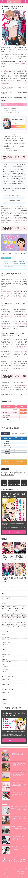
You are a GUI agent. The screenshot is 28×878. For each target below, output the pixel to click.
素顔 (7, 474)
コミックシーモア (7, 661)
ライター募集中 (20, 873)
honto (4, 651)
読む (23, 409)
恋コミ (4, 671)
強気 (17, 472)
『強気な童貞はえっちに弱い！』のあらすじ (12, 136)
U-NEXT (5, 659)
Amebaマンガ (6, 637)
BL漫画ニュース (5, 682)
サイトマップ (7, 871)
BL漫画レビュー (6, 468)
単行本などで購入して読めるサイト (12, 150)
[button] (25, 598)
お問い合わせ (7, 868)
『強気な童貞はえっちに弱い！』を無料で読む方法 (14, 146)
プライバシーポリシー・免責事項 (20, 869)
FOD (4, 649)
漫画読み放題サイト (6, 634)
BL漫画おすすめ (5, 679)
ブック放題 (5, 666)
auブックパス (6, 639)
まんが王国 (5, 669)
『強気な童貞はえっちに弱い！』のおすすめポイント (14, 138)
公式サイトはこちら (14, 532)
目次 (12, 134)
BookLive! (5, 644)
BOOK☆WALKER (7, 642)
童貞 (3, 474)
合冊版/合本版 (14, 433)
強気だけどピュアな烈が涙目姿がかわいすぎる (14, 140)
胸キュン (12, 474)
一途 (8, 472)
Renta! (4, 656)
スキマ (4, 664)
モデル (4, 472)
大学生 (12, 472)
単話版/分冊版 (23, 433)
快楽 (21, 472)
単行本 (5, 433)
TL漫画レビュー (5, 695)
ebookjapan (5, 647)
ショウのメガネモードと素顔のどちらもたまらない (15, 141)
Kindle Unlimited (6, 654)
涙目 (25, 472)
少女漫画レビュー (5, 703)
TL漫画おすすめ (5, 692)
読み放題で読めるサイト (9, 148)
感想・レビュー (7, 873)
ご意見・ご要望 (20, 871)
